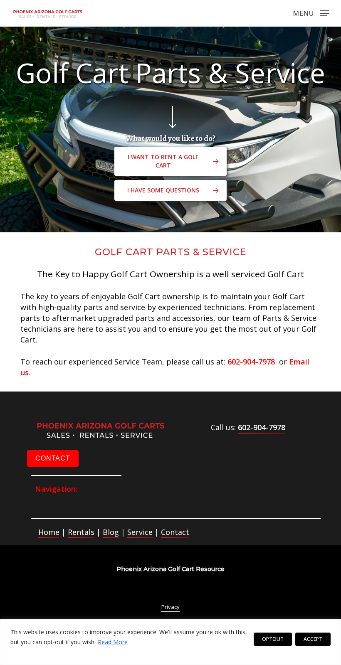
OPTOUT (273, 639)
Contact (175, 532)
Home (48, 532)
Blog (111, 532)
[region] (170, 642)
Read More (113, 642)
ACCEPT (313, 639)
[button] (311, 12)
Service (140, 532)
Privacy (170, 607)
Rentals (81, 532)
